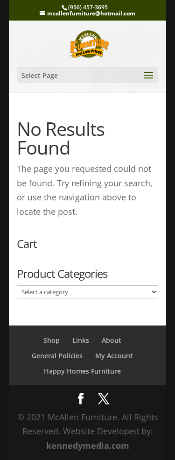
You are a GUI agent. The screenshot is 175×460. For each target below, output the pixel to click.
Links (80, 340)
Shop (51, 340)
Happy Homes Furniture (82, 371)
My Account (114, 355)
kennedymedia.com (87, 445)
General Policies (57, 355)
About (111, 340)
